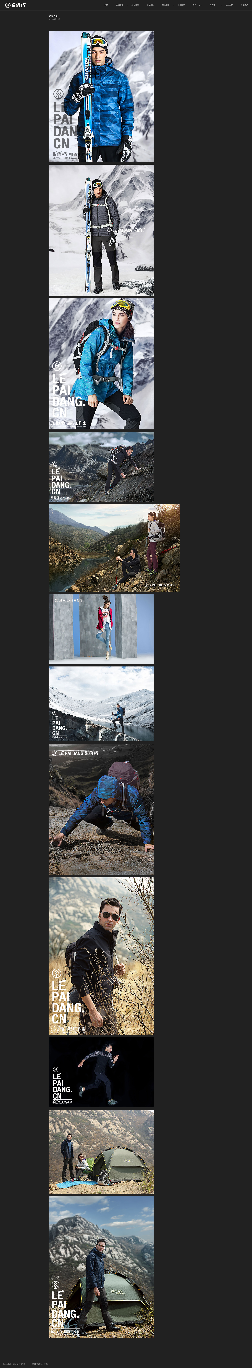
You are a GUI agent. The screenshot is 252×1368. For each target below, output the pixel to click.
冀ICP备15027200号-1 (40, 1364)
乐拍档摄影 (21, 1364)
